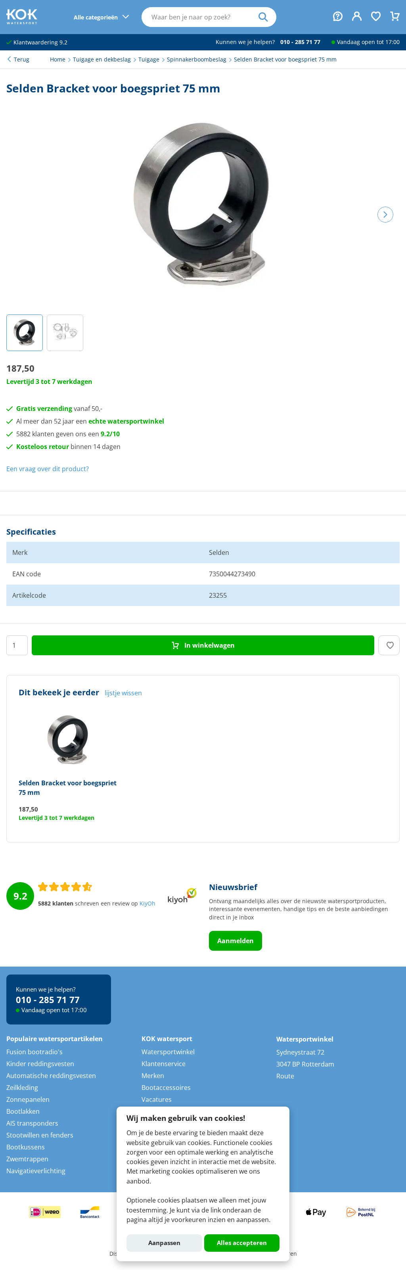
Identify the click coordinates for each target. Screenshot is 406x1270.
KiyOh (147, 903)
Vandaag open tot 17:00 (368, 42)
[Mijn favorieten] (376, 17)
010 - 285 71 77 (300, 42)
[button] (24, 333)
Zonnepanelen (28, 1099)
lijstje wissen (123, 693)
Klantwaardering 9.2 (39, 42)
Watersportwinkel (168, 1051)
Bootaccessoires (166, 1087)
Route (285, 1076)
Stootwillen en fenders (39, 1135)
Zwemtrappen (27, 1159)
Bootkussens (25, 1147)
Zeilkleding (22, 1087)
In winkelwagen (209, 645)
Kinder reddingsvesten (40, 1063)
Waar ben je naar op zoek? (267, 17)
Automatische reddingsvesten (51, 1075)
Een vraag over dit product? (47, 468)
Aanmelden (235, 940)
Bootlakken (23, 1111)
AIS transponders (32, 1123)
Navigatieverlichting (35, 1170)
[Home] (21, 21)
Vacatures (157, 1099)
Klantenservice (164, 1063)
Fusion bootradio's (34, 1051)
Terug (21, 59)
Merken (153, 1075)
